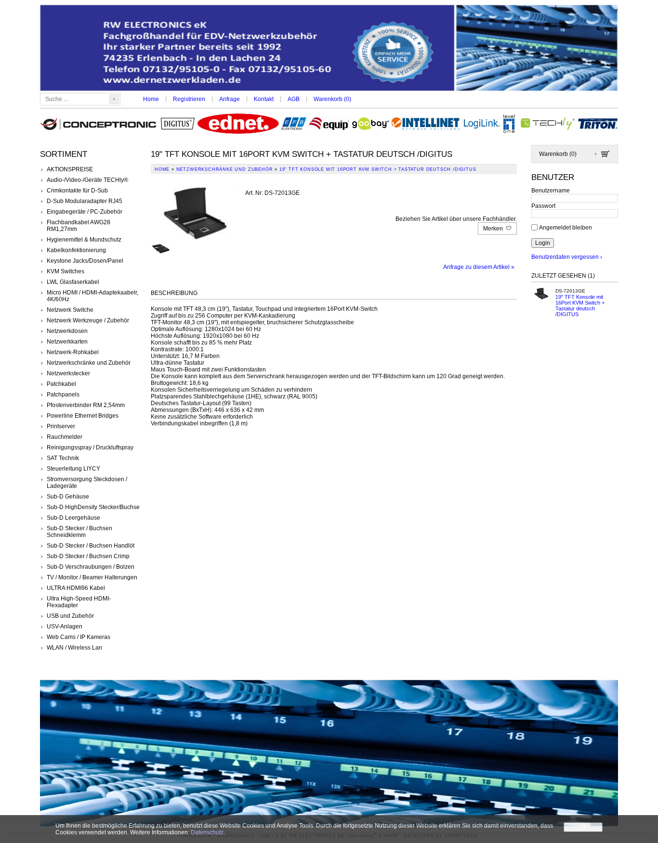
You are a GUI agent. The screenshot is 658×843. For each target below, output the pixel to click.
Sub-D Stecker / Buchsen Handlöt (90, 545)
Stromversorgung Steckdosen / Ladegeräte (87, 482)
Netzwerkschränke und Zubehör (89, 362)
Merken (493, 228)
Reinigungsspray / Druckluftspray (90, 447)
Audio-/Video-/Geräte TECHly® (87, 180)
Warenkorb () (332, 99)
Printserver (61, 426)
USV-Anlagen (64, 626)
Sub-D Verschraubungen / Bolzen (90, 566)
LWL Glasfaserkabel (73, 282)
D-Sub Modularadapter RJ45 (84, 201)
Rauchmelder (64, 437)
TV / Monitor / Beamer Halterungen (92, 577)
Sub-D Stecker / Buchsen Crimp (88, 556)
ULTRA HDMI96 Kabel (76, 588)
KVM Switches (65, 271)
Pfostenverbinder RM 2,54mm (86, 405)
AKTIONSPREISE (70, 169)
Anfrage (229, 99)
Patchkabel (61, 384)
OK (583, 827)
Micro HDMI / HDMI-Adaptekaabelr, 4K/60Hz (92, 296)
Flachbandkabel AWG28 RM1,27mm (78, 225)
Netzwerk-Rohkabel (73, 352)
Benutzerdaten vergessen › (566, 257)
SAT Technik (63, 458)
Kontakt (264, 99)
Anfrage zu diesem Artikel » (478, 267)
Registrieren (189, 99)
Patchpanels (63, 394)
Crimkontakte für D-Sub (77, 190)
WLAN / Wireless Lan (74, 647)
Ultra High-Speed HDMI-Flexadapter (79, 602)
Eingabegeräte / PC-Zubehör (84, 211)
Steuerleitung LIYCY (73, 468)
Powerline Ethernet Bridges (82, 415)
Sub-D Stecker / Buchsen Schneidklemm (79, 531)
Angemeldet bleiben (565, 227)
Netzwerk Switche (70, 310)
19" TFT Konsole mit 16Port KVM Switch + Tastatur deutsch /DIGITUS (580, 305)
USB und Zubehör (70, 616)
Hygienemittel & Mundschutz (84, 239)
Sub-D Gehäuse (68, 496)
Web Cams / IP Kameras (78, 637)
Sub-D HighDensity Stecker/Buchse (93, 507)
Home (151, 99)
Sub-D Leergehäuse (73, 517)
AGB (294, 99)
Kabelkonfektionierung (76, 250)
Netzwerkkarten (67, 341)
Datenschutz (207, 832)
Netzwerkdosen (67, 331)
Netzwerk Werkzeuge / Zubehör (88, 320)
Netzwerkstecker (68, 373)
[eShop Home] (329, 49)
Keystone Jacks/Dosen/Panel (85, 260)
